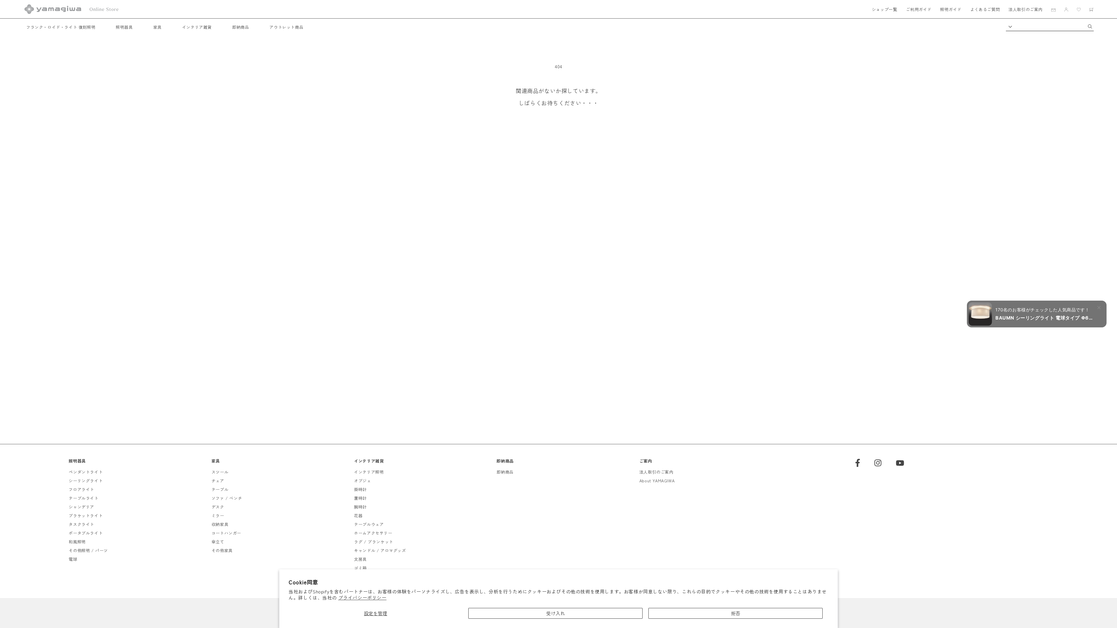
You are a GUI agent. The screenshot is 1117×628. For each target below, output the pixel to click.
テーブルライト (83, 498)
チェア (217, 481)
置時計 (360, 498)
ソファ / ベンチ (226, 498)
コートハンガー (226, 533)
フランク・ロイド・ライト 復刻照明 (60, 27)
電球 (73, 559)
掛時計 (360, 489)
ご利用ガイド (918, 9)
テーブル (219, 489)
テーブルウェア (369, 524)
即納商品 (240, 27)
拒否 (735, 613)
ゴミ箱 (360, 568)
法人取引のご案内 (1025, 9)
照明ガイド (950, 9)
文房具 (360, 559)
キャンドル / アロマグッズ (380, 550)
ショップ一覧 (884, 9)
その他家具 (222, 550)
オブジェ (362, 481)
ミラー (217, 515)
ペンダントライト (86, 472)
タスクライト (81, 524)
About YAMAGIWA (657, 481)
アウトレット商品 (286, 27)
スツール (219, 472)
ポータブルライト (86, 533)
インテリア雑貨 (197, 27)
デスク (217, 507)
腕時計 (360, 507)
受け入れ (555, 613)
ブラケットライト (86, 515)
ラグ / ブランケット (373, 542)
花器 (358, 515)
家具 (157, 27)
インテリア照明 (369, 472)
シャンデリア (81, 507)
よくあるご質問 (985, 9)
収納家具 (219, 524)
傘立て (217, 542)
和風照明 (77, 542)
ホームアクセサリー (373, 533)
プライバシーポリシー (362, 597)
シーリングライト (86, 481)
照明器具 (124, 27)
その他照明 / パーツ (88, 550)
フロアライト (81, 489)
